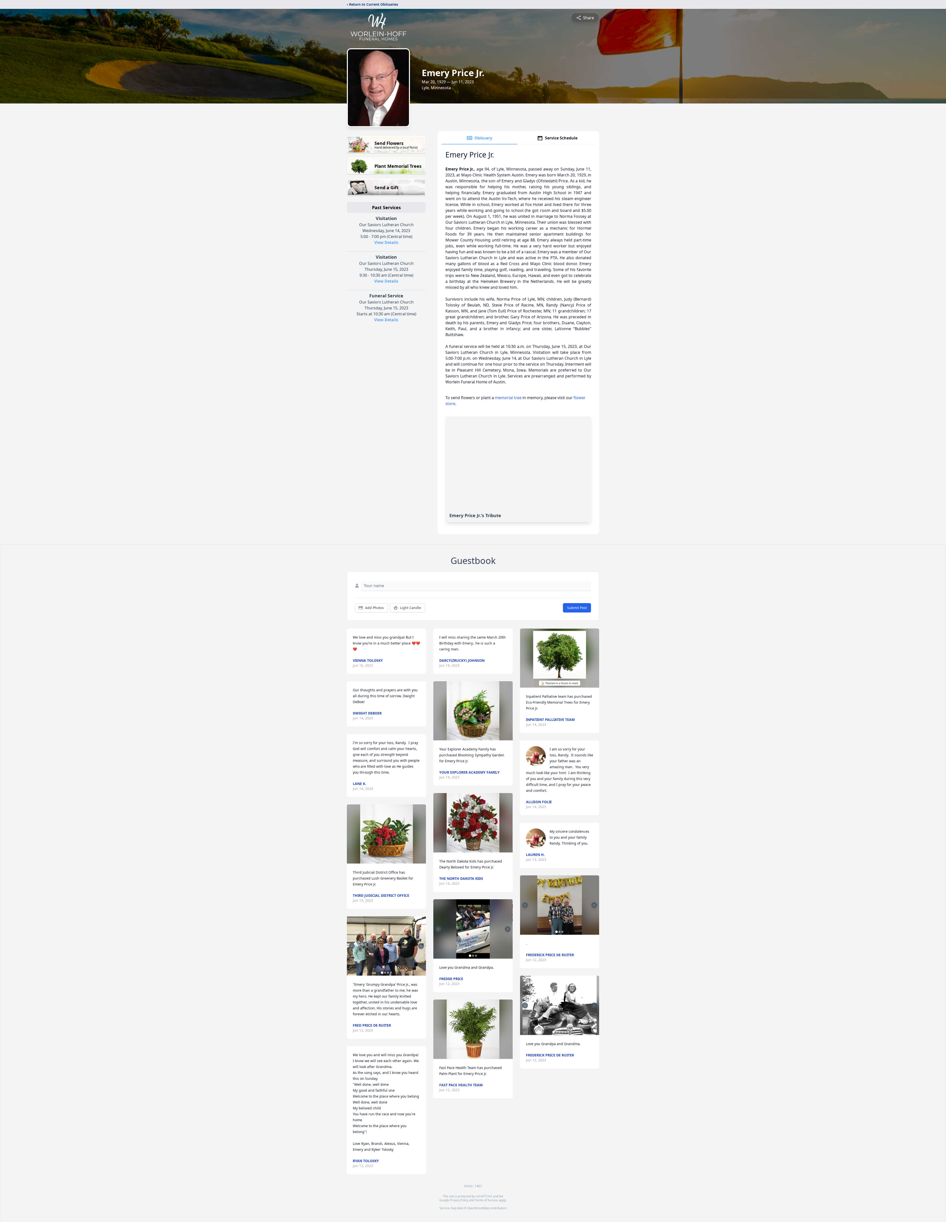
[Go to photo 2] (385, 973)
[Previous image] (352, 946)
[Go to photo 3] (388, 973)
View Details (386, 242)
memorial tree (508, 397)
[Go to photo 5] (565, 1032)
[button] (386, 834)
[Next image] (421, 946)
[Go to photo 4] (391, 973)
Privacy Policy (459, 1200)
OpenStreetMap (478, 1208)
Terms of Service (486, 1200)
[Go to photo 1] (382, 972)
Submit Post (577, 607)
